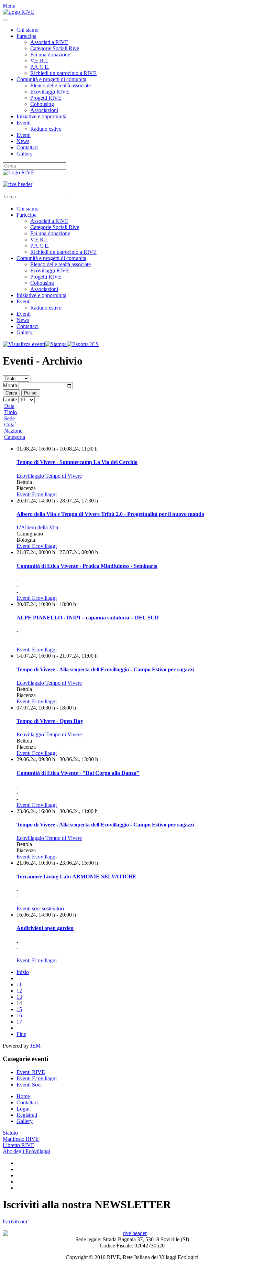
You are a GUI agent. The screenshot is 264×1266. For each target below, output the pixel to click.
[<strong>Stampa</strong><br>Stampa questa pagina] (56, 344)
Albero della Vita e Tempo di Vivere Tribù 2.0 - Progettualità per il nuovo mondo (110, 514)
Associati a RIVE (49, 42)
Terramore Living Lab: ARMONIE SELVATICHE (76, 876)
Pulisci (30, 393)
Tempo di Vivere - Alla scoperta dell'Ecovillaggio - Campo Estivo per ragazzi (105, 669)
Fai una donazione (50, 54)
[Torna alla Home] (18, 12)
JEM (35, 1046)
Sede (9, 418)
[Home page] (132, 184)
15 (19, 1009)
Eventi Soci (29, 1085)
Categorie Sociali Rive (54, 48)
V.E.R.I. (39, 61)
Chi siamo (27, 30)
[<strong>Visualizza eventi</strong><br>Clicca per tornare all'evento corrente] (24, 344)
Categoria (14, 437)
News (22, 141)
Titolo (10, 412)
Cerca (11, 393)
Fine (21, 1034)
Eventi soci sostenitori (40, 908)
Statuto (10, 1133)
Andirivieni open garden (45, 928)
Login (23, 1109)
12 (19, 991)
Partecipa (26, 36)
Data (9, 406)
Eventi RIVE (30, 1072)
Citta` (10, 425)
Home (23, 1096)
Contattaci (27, 147)
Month (10, 385)
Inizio (22, 972)
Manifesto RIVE (21, 1139)
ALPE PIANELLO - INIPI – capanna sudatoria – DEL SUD (87, 617)
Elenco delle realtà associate (60, 85)
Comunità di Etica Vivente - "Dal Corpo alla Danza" (78, 773)
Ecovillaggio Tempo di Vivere (49, 476)
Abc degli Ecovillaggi (26, 1151)
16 (19, 1015)
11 (19, 984)
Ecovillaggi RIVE (49, 92)
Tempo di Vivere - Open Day (49, 721)
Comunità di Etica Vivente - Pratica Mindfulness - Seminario (86, 566)
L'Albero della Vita (37, 527)
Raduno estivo (46, 129)
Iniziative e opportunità (41, 116)
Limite (10, 399)
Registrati (26, 1115)
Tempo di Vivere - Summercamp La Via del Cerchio (77, 462)
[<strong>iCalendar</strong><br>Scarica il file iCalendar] (83, 344)
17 (19, 1022)
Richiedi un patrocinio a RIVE (63, 73)
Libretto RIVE (18, 1145)
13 (19, 997)
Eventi (23, 123)
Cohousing (42, 104)
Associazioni (44, 110)
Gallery (24, 153)
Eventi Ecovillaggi (36, 494)
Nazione (13, 431)
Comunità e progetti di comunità (51, 79)
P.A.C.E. (40, 67)
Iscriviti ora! (16, 1221)
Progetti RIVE (46, 98)
